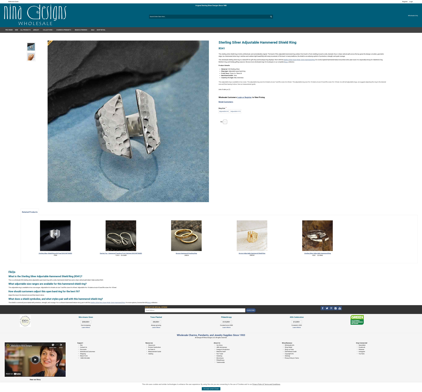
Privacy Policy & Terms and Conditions (266, 384)
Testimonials (220, 362)
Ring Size (222, 108)
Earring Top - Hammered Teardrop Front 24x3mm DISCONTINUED (121, 253)
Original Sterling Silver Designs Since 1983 (211, 5)
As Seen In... (152, 349)
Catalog (150, 354)
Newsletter (362, 345)
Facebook (362, 347)
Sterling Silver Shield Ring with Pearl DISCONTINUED (55, 253)
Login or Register (244, 97)
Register (404, 1)
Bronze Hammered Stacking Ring (186, 253)
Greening (219, 356)
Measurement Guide (154, 351)
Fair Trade (219, 354)
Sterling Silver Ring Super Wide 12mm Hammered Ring (107, 302)
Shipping (83, 354)
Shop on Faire (289, 349)
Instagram (362, 351)
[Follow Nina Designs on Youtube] (340, 308)
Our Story (219, 345)
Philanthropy (220, 360)
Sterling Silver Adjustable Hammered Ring (317, 253)
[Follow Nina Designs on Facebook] (323, 308)
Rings (286, 62)
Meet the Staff (221, 351)
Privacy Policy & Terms (292, 358)
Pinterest (361, 349)
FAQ (81, 345)
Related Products (30, 212)
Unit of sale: (222, 89)
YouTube (361, 354)
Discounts (83, 349)
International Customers (87, 351)
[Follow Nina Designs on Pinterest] (331, 308)
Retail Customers (226, 102)
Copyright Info (289, 354)
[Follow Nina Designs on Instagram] (336, 308)
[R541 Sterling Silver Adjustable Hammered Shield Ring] (31, 47)
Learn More (86, 327)
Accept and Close (211, 389)
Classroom (151, 345)
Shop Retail (288, 347)
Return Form (84, 356)
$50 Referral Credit (290, 351)
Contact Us (83, 347)
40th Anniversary (221, 347)
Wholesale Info (289, 345)
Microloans (220, 358)
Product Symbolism (154, 347)
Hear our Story (35, 379)
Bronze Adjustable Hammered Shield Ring (252, 253)
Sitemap (287, 356)
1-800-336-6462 (85, 358)
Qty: (221, 122)
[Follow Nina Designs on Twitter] (327, 308)
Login (411, 1)
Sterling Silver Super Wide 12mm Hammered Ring (299, 60)
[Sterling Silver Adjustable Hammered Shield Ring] (31, 56)
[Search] (271, 17)
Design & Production (223, 349)
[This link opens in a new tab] (357, 316)
